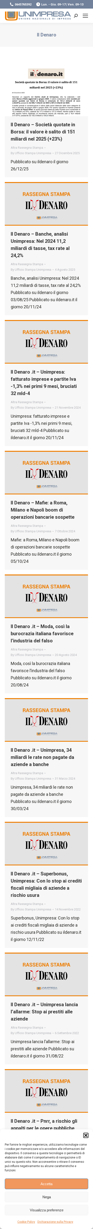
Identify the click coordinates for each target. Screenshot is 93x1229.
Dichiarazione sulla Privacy (55, 1222)
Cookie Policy (26, 1222)
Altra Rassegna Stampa (27, 147)
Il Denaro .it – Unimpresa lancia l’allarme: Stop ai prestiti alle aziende (44, 1012)
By (31, 153)
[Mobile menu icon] (85, 16)
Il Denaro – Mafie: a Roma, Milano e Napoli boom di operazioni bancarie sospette (42, 510)
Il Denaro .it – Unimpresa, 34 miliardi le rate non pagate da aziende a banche (42, 757)
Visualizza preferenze (46, 1210)
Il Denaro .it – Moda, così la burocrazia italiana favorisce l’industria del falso (42, 634)
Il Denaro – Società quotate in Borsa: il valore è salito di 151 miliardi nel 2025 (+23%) (43, 132)
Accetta (46, 1184)
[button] (85, 1135)
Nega (46, 1197)
